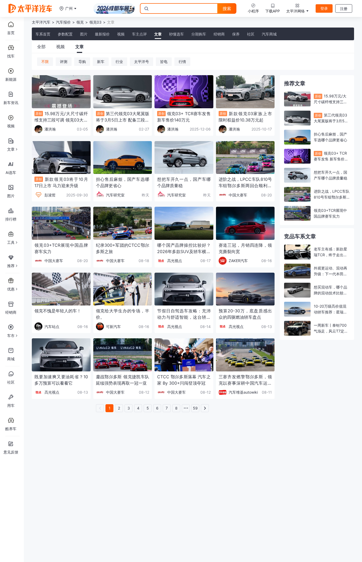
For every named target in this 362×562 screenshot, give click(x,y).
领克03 (95, 22)
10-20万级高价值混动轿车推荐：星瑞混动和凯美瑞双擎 (330, 312)
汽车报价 (63, 22)
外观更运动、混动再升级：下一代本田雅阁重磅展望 (330, 274)
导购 (82, 61)
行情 (182, 61)
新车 (100, 61)
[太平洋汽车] (30, 8)
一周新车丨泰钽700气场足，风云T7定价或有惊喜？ (331, 331)
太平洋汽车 (41, 22)
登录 (324, 8)
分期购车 (198, 34)
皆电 (163, 61)
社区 (250, 34)
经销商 (219, 34)
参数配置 (65, 34)
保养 (236, 34)
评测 (63, 61)
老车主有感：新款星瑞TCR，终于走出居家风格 (330, 255)
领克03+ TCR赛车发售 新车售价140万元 (330, 159)
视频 (121, 34)
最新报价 (102, 34)
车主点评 (139, 34)
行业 (119, 61)
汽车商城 (269, 34)
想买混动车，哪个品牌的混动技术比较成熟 (330, 293)
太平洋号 (141, 61)
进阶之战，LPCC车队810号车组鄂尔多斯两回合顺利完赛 (332, 197)
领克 (80, 22)
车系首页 (43, 34)
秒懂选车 (176, 34)
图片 (83, 34)
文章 (158, 34)
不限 (45, 61)
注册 (343, 8)
